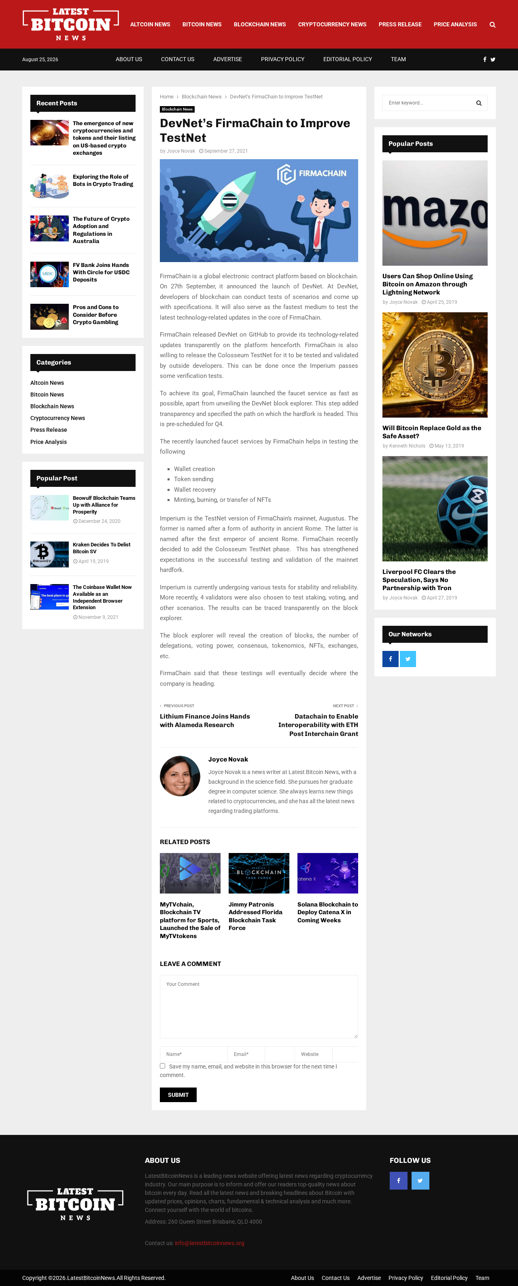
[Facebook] (399, 1181)
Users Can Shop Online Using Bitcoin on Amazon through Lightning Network (427, 284)
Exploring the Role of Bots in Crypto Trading (103, 180)
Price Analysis (455, 24)
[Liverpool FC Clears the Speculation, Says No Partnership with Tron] (435, 508)
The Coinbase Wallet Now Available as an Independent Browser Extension (102, 597)
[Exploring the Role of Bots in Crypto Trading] (49, 186)
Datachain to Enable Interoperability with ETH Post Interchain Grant (318, 725)
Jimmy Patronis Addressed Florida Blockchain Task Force (255, 916)
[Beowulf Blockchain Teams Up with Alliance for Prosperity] (49, 507)
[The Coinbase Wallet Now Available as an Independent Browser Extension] (49, 597)
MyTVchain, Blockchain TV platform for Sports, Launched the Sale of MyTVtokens (190, 920)
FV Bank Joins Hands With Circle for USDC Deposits (101, 272)
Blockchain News (260, 24)
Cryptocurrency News (332, 24)
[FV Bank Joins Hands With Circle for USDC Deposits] (49, 274)
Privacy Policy (282, 59)
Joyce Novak (181, 151)
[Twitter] (420, 1181)
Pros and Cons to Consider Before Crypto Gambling (96, 314)
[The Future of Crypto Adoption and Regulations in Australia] (49, 228)
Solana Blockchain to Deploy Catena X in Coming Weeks (327, 912)
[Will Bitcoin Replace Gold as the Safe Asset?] (435, 365)
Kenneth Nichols (407, 446)
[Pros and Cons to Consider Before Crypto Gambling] (49, 316)
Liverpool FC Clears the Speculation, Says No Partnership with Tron (419, 580)
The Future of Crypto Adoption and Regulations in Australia (101, 230)
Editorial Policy (347, 59)
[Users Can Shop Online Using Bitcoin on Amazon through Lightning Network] (435, 213)
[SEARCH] (479, 103)
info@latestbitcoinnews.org (209, 1243)
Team (398, 59)
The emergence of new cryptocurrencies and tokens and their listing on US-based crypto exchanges (104, 138)
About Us (129, 59)
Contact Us (177, 59)
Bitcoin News (202, 24)
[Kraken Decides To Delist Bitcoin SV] (49, 554)
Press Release (400, 24)
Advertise (227, 59)
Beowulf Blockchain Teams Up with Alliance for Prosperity (104, 505)
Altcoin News (150, 24)
